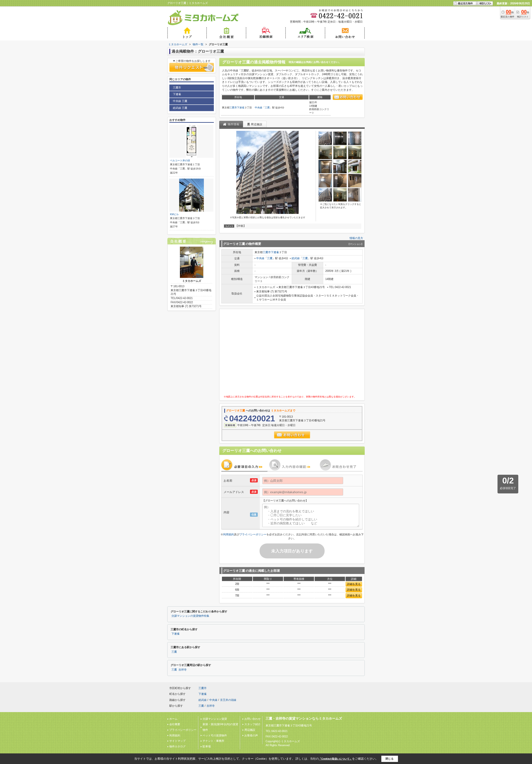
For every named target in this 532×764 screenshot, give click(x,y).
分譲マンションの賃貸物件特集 (190, 615)
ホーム (173, 718)
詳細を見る (354, 584)
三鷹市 (233, 107)
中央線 (258, 107)
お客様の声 (251, 735)
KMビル (174, 214)
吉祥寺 (183, 669)
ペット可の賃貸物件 (215, 735)
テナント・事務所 (213, 740)
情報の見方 (356, 238)
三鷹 (267, 107)
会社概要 (174, 724)
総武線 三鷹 (180, 107)
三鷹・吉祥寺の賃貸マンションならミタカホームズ (304, 718)
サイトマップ (177, 740)
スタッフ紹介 (252, 724)
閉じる (389, 758)
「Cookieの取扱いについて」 (335, 758)
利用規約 (228, 534)
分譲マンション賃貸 (215, 718)
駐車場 (207, 746)
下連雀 (240, 107)
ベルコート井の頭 (180, 160)
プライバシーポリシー (252, 534)
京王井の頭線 (228, 699)
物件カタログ (177, 746)
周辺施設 (249, 729)
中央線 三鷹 (180, 101)
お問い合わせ (252, 718)
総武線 (296, 258)
